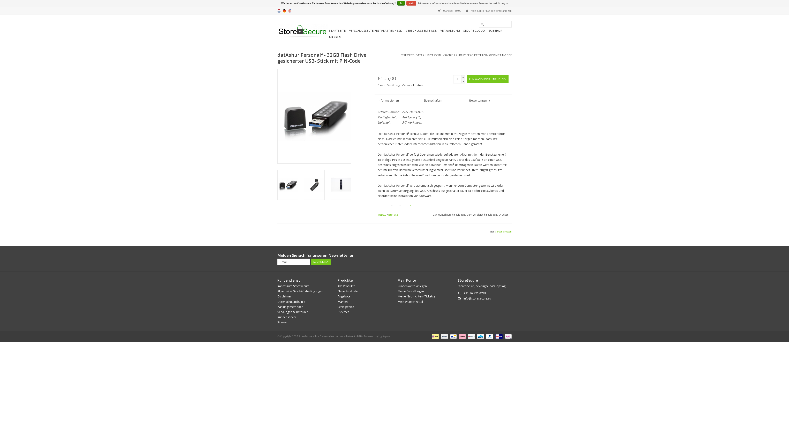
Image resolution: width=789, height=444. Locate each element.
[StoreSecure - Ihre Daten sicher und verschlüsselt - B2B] (302, 31)
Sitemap (282, 322)
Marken (335, 37)
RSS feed (344, 312)
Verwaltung (450, 30)
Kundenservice (287, 317)
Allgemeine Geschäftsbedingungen (300, 291)
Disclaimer (284, 296)
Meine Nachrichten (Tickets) (416, 296)
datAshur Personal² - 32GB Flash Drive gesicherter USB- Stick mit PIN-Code (464, 55)
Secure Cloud (474, 30)
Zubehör (495, 30)
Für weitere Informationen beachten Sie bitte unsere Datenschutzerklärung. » (463, 3)
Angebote (344, 296)
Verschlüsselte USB (421, 30)
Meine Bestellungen (411, 291)
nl (279, 11)
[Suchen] (481, 24)
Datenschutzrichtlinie (291, 302)
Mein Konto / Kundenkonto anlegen (491, 11)
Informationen (388, 100)
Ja (401, 3)
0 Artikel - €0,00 (452, 11)
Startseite (337, 30)
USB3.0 (382, 214)
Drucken (504, 214)
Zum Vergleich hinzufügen (482, 214)
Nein (411, 3)
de (284, 11)
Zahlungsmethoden (290, 307)
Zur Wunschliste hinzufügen (449, 214)
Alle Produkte (346, 286)
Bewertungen (479, 100)
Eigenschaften (432, 100)
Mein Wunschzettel (410, 302)
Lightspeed (384, 336)
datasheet (416, 206)
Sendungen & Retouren (292, 312)
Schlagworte (346, 307)
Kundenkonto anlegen (412, 286)
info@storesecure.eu (477, 298)
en (289, 11)
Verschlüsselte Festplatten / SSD (375, 30)
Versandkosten (412, 85)
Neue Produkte (348, 291)
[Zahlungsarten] (434, 336)
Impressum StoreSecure (293, 286)
